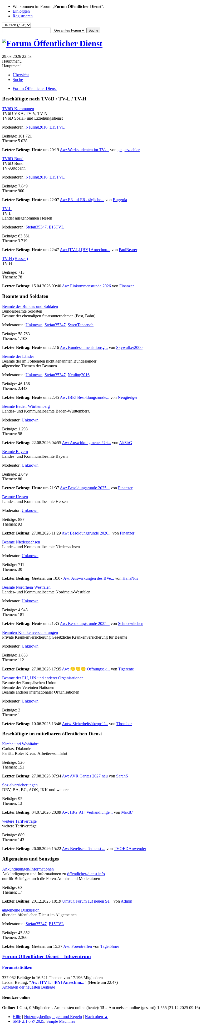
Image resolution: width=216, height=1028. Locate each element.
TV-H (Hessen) (15, 258)
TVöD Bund (12, 158)
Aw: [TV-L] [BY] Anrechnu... (85, 249)
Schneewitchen (130, 623)
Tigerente (126, 669)
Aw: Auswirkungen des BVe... (88, 578)
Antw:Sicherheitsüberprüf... (85, 723)
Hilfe (17, 1016)
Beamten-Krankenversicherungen (30, 632)
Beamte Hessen (15, 497)
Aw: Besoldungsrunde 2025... (85, 488)
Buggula (120, 199)
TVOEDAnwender (130, 848)
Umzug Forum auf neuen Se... (87, 901)
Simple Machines (60, 1021)
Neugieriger (128, 397)
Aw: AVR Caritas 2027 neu (85, 776)
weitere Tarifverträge (19, 821)
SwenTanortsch (81, 325)
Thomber (124, 723)
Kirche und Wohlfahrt (20, 744)
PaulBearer (128, 249)
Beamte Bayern (15, 451)
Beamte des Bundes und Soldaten (30, 306)
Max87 (127, 812)
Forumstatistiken (17, 967)
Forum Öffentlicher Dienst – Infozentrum (46, 956)
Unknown (34, 325)
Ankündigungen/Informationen (28, 869)
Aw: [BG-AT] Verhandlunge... (87, 812)
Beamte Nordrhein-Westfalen (26, 587)
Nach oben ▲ (96, 1016)
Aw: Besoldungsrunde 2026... (86, 533)
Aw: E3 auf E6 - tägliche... (82, 199)
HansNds (130, 578)
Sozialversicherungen (20, 785)
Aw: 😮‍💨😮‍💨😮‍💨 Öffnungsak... (86, 669)
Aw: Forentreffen (77, 946)
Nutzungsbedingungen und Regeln (53, 1016)
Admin (126, 901)
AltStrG (125, 442)
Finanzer (126, 286)
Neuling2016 (36, 127)
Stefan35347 (36, 227)
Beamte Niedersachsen (21, 542)
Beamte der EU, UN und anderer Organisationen (43, 678)
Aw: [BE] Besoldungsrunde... (84, 397)
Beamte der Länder (18, 356)
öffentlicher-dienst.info (86, 874)
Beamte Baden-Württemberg (26, 406)
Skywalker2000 (129, 347)
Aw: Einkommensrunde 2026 (86, 286)
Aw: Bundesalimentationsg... (84, 347)
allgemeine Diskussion (21, 910)
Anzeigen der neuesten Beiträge (28, 987)
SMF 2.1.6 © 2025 (28, 1021)
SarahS (122, 776)
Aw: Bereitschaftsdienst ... (83, 848)
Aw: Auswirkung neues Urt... (86, 442)
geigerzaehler (128, 149)
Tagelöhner (109, 946)
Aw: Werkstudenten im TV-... (84, 149)
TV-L (7, 208)
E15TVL (57, 127)
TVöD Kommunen (18, 108)
